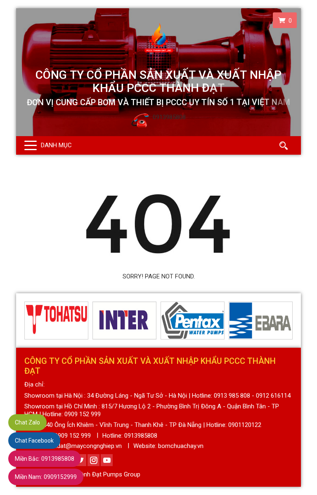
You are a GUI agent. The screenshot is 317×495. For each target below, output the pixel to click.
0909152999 (46, 477)
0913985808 (44, 458)
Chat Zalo (27, 422)
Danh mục (56, 145)
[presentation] (29, 320)
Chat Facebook (34, 440)
